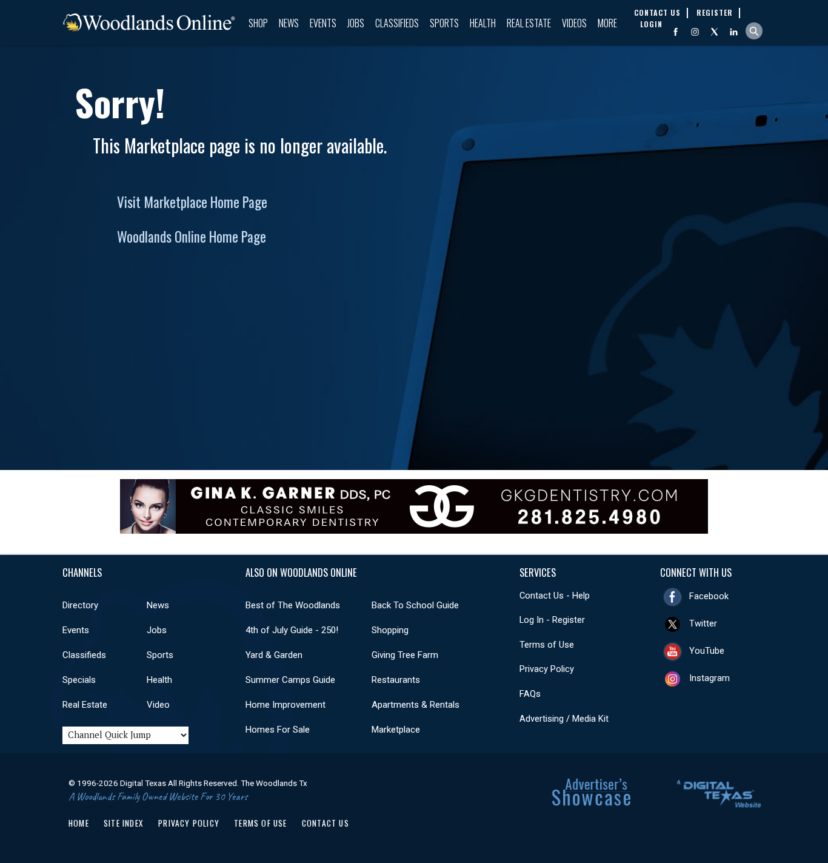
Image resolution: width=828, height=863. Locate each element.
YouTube (706, 650)
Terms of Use (546, 644)
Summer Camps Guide (290, 679)
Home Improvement (285, 704)
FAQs (530, 693)
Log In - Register (552, 619)
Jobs (355, 23)
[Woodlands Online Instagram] (695, 31)
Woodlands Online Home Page (191, 236)
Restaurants (396, 679)
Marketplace (396, 729)
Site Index (124, 823)
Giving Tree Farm (405, 655)
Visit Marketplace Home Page (192, 202)
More (607, 23)
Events (323, 23)
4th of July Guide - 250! (291, 630)
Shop (258, 23)
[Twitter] (714, 31)
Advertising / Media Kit (564, 718)
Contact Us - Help (554, 595)
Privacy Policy (546, 668)
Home (78, 823)
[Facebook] (675, 31)
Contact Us (325, 823)
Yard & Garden (273, 655)
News (289, 23)
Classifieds (397, 23)
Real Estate (529, 23)
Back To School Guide (415, 605)
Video (158, 704)
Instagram (709, 678)
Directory (80, 605)
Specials (79, 679)
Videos (574, 23)
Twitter (703, 623)
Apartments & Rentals (415, 704)
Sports (444, 23)
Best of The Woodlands (292, 605)
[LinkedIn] (733, 31)
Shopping (390, 630)
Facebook (709, 596)
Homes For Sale (277, 729)
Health (483, 23)
